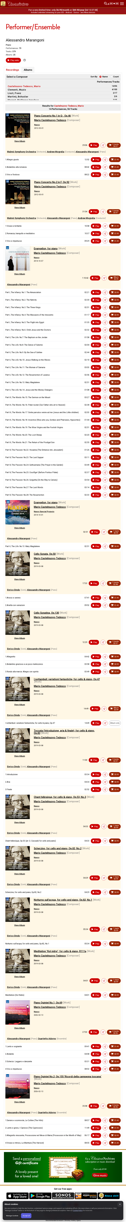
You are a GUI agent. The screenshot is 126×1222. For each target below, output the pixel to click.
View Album (19, 141)
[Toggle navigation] (121, 3)
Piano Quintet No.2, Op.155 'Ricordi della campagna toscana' (67, 1076)
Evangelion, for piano (46, 248)
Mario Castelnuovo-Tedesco (50, 120)
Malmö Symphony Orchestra (21, 151)
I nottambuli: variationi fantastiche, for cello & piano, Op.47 (67, 679)
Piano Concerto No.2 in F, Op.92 (51, 182)
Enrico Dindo (13, 590)
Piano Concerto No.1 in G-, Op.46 (52, 115)
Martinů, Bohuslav (18, 96)
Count (116, 77)
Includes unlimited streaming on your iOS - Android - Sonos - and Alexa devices (63, 12)
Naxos (37, 125)
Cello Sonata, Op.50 (45, 553)
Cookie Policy (78, 1210)
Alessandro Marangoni (87, 151)
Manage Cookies (12, 1216)
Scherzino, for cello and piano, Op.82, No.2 (57, 848)
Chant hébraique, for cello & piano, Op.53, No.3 (60, 797)
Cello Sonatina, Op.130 (46, 612)
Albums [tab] (28, 69)
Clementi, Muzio (17, 89)
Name (105, 77)
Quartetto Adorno (47, 1038)
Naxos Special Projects (44, 511)
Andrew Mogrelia (55, 151)
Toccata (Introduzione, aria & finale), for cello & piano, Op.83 (64, 732)
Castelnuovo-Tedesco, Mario (24, 86)
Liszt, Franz (14, 93)
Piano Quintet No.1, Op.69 (48, 1002)
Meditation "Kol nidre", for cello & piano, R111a (60, 951)
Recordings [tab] (12, 69)
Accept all (26, 1216)
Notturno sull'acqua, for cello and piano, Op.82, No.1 (63, 899)
